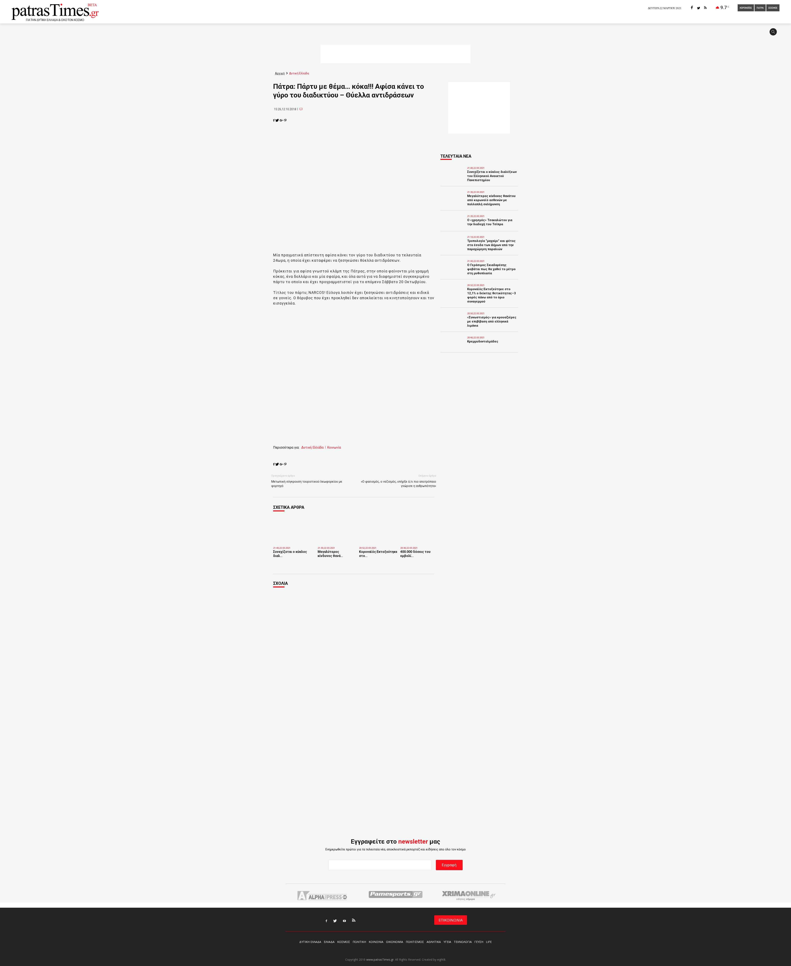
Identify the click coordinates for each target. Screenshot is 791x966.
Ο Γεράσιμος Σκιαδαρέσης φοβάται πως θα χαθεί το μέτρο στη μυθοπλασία (491, 269)
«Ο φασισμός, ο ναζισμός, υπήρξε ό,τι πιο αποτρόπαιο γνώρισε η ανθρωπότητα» (398, 484)
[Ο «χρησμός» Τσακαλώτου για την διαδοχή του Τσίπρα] (452, 225)
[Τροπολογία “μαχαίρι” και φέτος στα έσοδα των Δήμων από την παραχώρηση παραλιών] (452, 246)
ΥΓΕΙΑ (447, 942)
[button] (774, 33)
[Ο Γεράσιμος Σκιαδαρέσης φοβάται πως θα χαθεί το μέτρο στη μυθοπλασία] (452, 270)
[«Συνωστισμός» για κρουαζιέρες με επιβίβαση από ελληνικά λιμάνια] (452, 323)
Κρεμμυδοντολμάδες (482, 341)
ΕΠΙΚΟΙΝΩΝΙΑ (451, 920)
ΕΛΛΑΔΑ (329, 942)
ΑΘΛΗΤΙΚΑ (434, 942)
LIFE (489, 942)
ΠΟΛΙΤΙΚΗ (359, 942)
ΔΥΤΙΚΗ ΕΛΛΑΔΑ (310, 942)
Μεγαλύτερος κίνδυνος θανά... (330, 554)
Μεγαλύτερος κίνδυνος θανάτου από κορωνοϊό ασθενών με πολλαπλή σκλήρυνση (491, 200)
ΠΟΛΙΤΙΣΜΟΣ (415, 942)
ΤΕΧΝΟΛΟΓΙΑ (463, 942)
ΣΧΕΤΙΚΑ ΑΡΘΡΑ (288, 507)
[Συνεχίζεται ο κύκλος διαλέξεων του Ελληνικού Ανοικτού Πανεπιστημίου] (292, 539)
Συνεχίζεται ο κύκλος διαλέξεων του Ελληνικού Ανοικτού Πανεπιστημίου (492, 176)
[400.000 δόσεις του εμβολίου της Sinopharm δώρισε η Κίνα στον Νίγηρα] (417, 537)
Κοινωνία (334, 447)
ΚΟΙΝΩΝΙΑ (376, 942)
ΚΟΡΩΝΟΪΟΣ (746, 8)
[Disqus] (353, 646)
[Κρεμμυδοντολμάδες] (452, 347)
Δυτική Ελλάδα (312, 447)
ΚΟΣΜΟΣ (343, 942)
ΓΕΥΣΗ (478, 942)
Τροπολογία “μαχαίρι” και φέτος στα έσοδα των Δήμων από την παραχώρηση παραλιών (491, 245)
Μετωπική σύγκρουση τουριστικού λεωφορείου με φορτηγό (306, 484)
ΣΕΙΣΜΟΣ (772, 8)
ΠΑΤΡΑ (760, 8)
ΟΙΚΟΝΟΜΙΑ (394, 942)
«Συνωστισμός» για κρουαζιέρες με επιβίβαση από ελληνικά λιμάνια (491, 321)
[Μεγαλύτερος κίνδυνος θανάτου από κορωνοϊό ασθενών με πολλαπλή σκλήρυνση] (335, 537)
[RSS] (705, 8)
